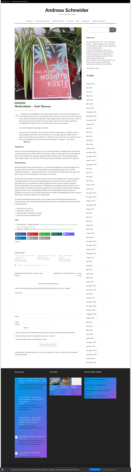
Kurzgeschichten (58, 21)
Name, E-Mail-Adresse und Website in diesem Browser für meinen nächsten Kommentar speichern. (45, 332)
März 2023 (89, 229)
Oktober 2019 (90, 346)
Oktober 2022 (90, 249)
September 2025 (91, 120)
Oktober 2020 (90, 310)
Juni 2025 (89, 132)
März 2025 (89, 144)
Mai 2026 (89, 96)
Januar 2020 (90, 338)
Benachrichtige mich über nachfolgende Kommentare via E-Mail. (35, 336)
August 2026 (90, 84)
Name (17, 316)
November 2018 (91, 350)
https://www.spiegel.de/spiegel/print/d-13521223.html (55, 229)
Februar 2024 (90, 185)
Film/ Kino (70, 21)
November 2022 (91, 245)
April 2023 (89, 225)
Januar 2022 (90, 282)
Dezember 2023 (91, 193)
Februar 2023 (90, 233)
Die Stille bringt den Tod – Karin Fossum (68, 274)
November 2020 (91, 306)
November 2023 (91, 197)
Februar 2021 (90, 298)
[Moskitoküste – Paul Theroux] (48, 63)
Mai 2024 (89, 177)
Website (26, 327)
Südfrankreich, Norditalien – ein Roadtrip (54, 387)
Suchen (113, 30)
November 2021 (91, 290)
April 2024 (89, 181)
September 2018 (91, 354)
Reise (77, 21)
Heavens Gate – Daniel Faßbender (94, 379)
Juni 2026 (89, 92)
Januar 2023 (90, 237)
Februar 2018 (90, 358)
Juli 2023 (89, 213)
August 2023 (90, 209)
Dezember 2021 (91, 286)
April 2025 (89, 140)
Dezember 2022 (91, 241)
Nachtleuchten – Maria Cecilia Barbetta (29, 274)
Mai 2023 (89, 221)
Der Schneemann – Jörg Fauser (46, 255)
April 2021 (89, 294)
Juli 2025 (89, 128)
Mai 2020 (89, 330)
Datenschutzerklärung (20, 1)
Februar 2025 (90, 148)
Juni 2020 (89, 326)
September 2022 (91, 253)
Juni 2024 (89, 172)
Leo (20, 452)
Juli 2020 (89, 322)
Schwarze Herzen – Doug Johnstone (95, 385)
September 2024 (91, 164)
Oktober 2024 (90, 160)
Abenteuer (20, 265)
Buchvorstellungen (43, 21)
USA (46, 265)
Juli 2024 (89, 168)
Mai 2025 (89, 136)
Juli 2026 (89, 88)
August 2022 (90, 257)
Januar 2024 (90, 189)
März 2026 (89, 104)
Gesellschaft (27, 265)
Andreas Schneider (67, 10)
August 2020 (90, 318)
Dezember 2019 (91, 342)
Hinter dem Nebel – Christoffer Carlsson (96, 390)
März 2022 (89, 278)
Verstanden (95, 469)
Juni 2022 (89, 265)
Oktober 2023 (90, 201)
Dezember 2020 (91, 302)
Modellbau (85, 21)
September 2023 (91, 205)
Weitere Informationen (109, 469)
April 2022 (89, 273)
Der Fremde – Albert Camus (37, 436)
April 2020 (89, 334)
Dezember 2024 (91, 152)
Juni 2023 (89, 217)
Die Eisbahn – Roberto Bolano (31, 452)
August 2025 (90, 124)
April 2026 (89, 100)
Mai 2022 (89, 269)
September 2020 (91, 314)
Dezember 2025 (91, 112)
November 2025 (91, 116)
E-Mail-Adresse (17, 323)
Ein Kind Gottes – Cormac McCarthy (95, 396)
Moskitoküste (34, 265)
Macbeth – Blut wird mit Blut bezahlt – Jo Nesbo (33, 381)
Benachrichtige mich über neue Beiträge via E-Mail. (31, 339)
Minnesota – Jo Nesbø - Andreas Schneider (31, 378)
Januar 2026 (90, 108)
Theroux (41, 265)
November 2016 (91, 362)
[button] (20, 234)
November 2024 (91, 156)
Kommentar (18, 293)
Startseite (29, 21)
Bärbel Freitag (23, 436)
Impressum (5, 1)
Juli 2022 (89, 261)
